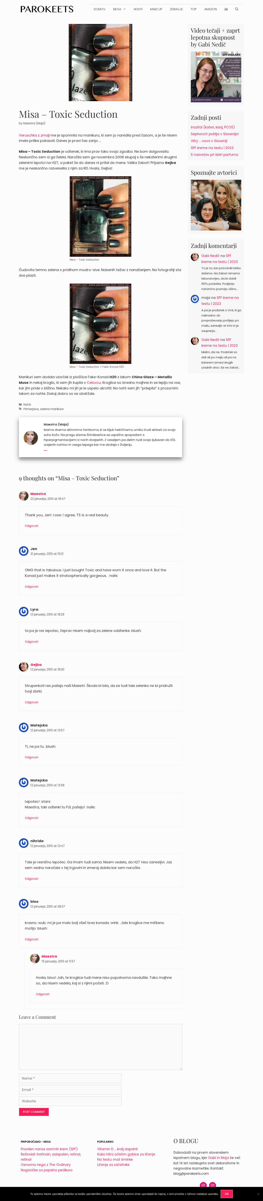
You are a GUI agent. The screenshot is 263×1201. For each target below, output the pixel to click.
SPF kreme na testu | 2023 (212, 148)
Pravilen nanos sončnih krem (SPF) (49, 1149)
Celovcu (94, 382)
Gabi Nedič (210, 255)
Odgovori (31, 526)
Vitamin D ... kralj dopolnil (117, 1149)
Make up (156, 9)
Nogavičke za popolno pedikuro (46, 1170)
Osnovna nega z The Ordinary (46, 1164)
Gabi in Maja (218, 1157)
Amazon (210, 9)
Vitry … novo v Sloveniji (209, 141)
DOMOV (100, 9)
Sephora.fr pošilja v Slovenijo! (215, 134)
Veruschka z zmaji (34, 135)
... (45, 448)
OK (227, 1194)
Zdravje (176, 9)
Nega (117, 9)
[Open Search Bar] (236, 9)
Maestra (38, 493)
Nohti (138, 9)
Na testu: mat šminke (115, 1159)
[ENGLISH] (226, 9)
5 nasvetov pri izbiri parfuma (214, 154)
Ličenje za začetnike (113, 1164)
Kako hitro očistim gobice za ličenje (126, 1154)
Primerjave (31, 409)
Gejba (36, 664)
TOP (194, 9)
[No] (258, 1194)
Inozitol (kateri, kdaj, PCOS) (213, 127)
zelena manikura (52, 409)
